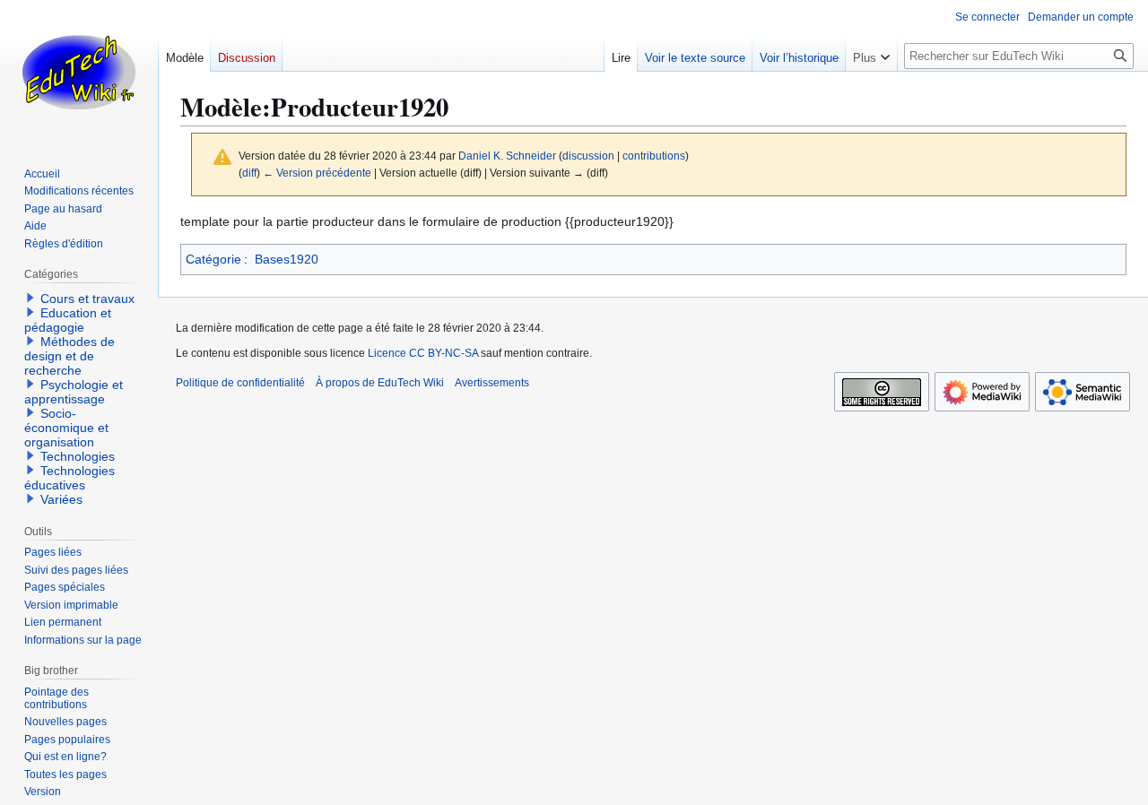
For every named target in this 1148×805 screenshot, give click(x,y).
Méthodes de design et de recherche (69, 355)
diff (249, 172)
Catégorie (213, 259)
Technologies (77, 456)
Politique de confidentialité (240, 383)
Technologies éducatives (69, 477)
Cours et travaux (87, 298)
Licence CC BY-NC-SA (423, 353)
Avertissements (492, 383)
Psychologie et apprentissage (73, 391)
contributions (653, 155)
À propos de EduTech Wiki (380, 383)
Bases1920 (286, 259)
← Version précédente (317, 172)
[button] (871, 54)
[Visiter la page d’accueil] (79, 71)
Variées (61, 499)
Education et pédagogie (67, 320)
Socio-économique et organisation (66, 427)
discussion (588, 155)
